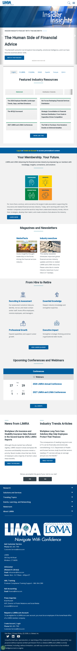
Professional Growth (18, 330)
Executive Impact (50, 330)
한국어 (63, 72)
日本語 (40, 72)
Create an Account (30, 151)
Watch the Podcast (14, 58)
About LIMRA (8, 511)
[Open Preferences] (3, 647)
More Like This (38, 135)
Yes (30, 479)
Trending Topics (10, 497)
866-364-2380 (38, 583)
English (14, 72)
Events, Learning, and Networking (17, 502)
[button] (2, 35)
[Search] (69, 3)
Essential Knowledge (52, 301)
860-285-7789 (14, 547)
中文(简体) (31, 72)
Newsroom (7, 507)
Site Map (8, 633)
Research (7, 488)
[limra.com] (8, 3)
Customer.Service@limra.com (14, 549)
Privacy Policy (17, 633)
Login (19, 623)
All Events (38, 406)
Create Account (9, 623)
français (55, 72)
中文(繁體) (22, 72)
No (45, 479)
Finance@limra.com (15, 591)
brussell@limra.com (11, 606)
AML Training (9, 580)
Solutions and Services (12, 492)
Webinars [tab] (40, 377)
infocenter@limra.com (16, 572)
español (47, 72)
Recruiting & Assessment (20, 301)
